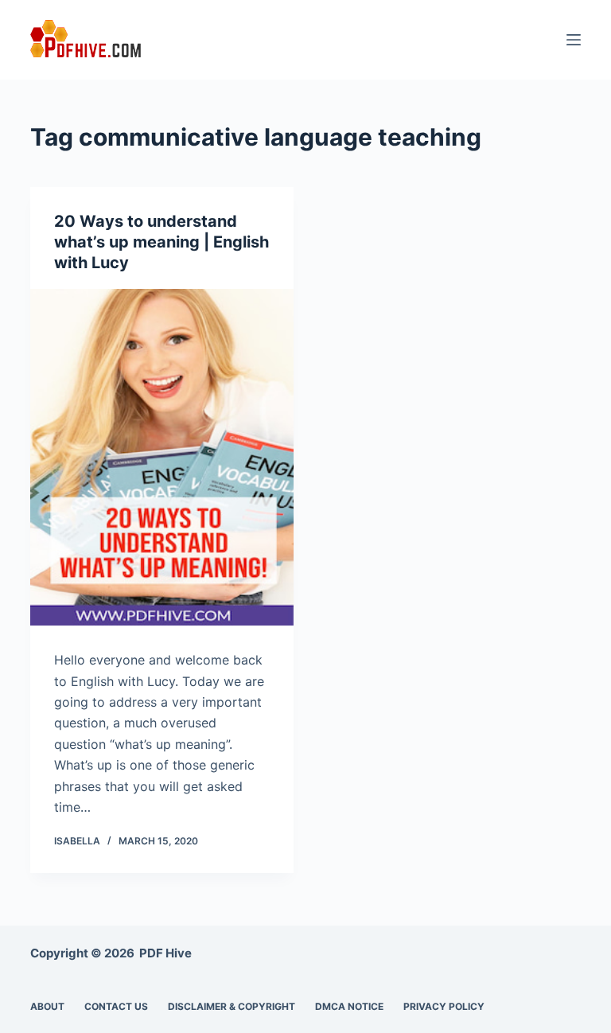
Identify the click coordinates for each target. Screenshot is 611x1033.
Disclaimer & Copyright (231, 1006)
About (47, 1006)
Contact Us (116, 1006)
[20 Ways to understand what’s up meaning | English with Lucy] (162, 457)
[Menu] (573, 40)
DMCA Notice (349, 1006)
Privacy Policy (444, 1006)
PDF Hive (165, 953)
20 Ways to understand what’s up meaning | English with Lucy (161, 242)
